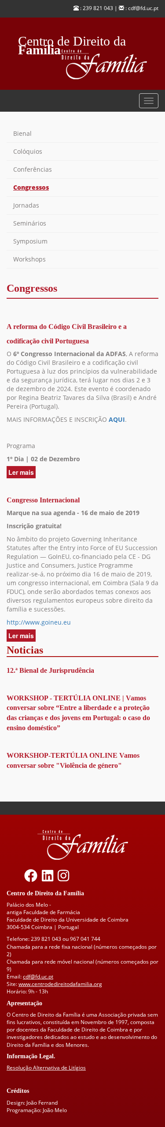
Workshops (29, 259)
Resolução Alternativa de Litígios (46, 1067)
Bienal (22, 133)
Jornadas (26, 205)
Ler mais (22, 473)
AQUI (117, 419)
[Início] (107, 64)
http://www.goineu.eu (39, 622)
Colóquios (27, 151)
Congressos (31, 187)
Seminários (29, 223)
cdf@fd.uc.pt (38, 976)
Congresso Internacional (43, 500)
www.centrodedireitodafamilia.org (60, 984)
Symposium (30, 241)
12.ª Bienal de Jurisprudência (50, 670)
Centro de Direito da (72, 39)
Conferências (32, 169)
